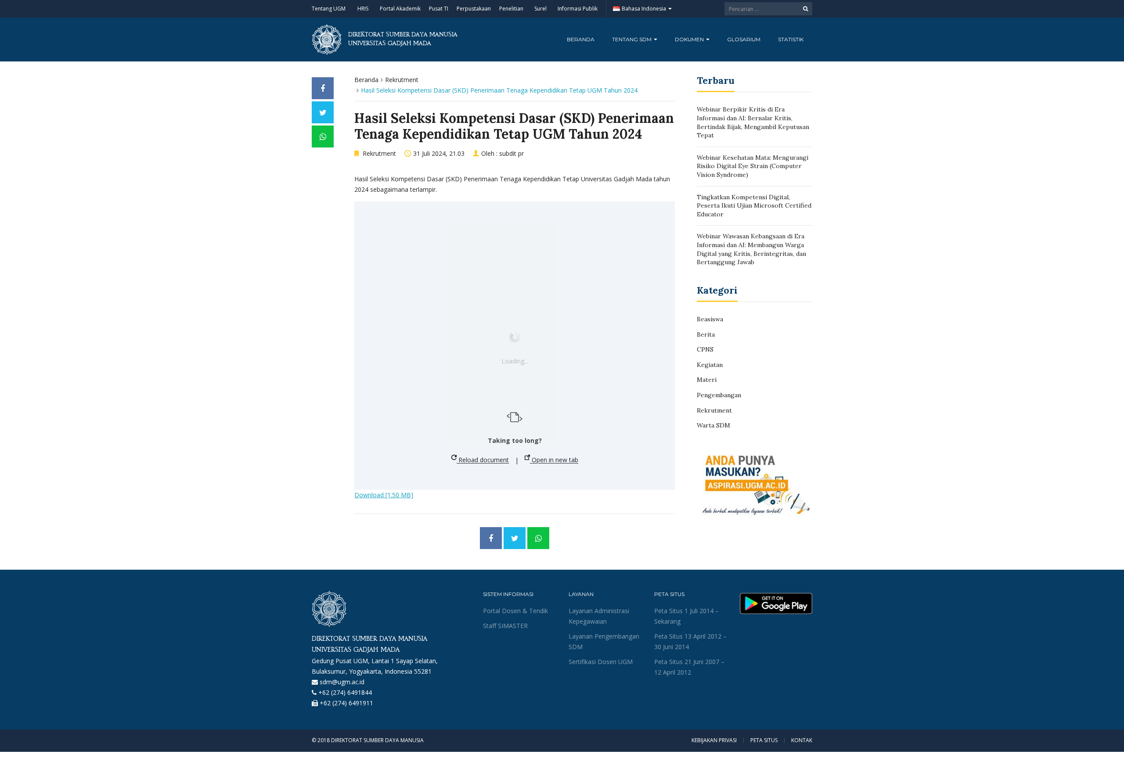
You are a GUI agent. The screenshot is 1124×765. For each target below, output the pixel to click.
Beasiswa (710, 319)
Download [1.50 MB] (383, 495)
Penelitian (511, 8)
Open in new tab (554, 460)
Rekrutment (401, 79)
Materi (707, 380)
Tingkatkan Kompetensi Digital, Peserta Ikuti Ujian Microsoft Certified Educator (754, 205)
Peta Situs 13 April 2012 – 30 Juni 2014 (690, 641)
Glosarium (743, 39)
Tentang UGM (329, 8)
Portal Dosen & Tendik (515, 611)
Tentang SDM (632, 39)
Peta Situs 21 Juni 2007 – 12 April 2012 (689, 666)
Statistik (790, 39)
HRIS (362, 8)
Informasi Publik (578, 8)
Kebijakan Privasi (714, 740)
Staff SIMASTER (505, 625)
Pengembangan (719, 395)
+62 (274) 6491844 (345, 692)
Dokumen (690, 39)
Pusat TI (438, 8)
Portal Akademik (400, 8)
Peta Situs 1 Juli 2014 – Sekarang (686, 616)
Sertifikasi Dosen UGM (601, 661)
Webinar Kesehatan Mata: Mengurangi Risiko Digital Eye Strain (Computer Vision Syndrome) (752, 166)
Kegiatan (710, 365)
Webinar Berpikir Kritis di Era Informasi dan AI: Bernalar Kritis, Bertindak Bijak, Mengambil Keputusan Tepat (753, 122)
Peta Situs (764, 740)
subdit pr (511, 153)
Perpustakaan (474, 8)
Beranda (580, 39)
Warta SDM (713, 425)
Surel (540, 8)
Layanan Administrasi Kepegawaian (599, 616)
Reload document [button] (483, 460)
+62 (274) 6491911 (346, 703)
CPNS (705, 349)
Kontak (801, 740)
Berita (706, 334)
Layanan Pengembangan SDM (604, 641)
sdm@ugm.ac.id (342, 682)
